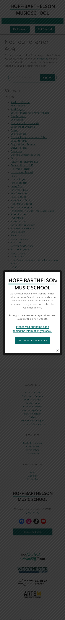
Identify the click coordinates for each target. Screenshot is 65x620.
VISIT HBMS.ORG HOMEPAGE (32, 340)
